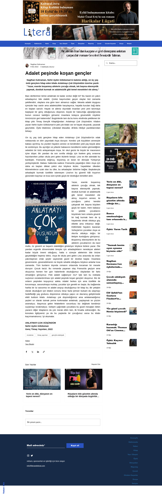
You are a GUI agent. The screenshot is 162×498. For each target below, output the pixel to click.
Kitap (136, 450)
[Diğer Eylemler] (98, 65)
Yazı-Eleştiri (29, 344)
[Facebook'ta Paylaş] (26, 352)
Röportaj (134, 467)
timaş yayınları (42, 335)
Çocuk (135, 471)
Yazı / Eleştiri (133, 454)
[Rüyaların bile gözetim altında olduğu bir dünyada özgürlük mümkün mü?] (83, 379)
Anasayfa (134, 438)
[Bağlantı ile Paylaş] (44, 352)
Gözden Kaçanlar (131, 475)
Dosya (135, 479)
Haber (27, 341)
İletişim (135, 483)
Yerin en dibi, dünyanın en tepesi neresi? (39, 395)
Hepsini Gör (95, 364)
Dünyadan (134, 463)
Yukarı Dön (4, 488)
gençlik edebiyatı (58, 335)
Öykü (136, 459)
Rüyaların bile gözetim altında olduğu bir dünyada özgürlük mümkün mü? (83, 395)
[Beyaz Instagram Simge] (28, 455)
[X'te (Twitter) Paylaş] (32, 352)
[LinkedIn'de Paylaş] (38, 352)
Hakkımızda (133, 442)
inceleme (30, 335)
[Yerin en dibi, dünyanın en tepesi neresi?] (42, 379)
